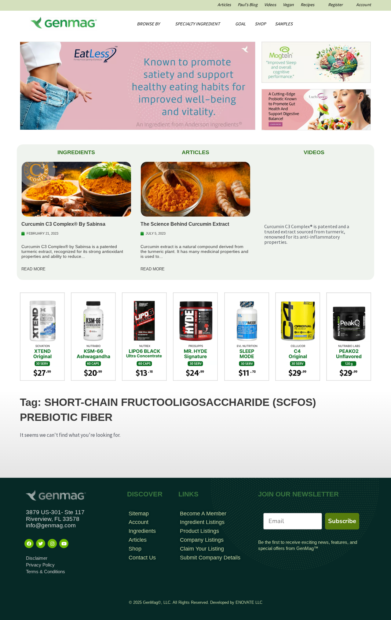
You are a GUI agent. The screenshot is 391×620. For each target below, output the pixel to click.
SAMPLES (284, 24)
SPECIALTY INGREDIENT (197, 24)
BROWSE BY (148, 24)
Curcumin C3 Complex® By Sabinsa (63, 224)
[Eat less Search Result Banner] (137, 85)
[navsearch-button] (344, 23)
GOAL (240, 24)
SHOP (260, 24)
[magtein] (316, 61)
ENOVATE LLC (249, 602)
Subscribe (342, 521)
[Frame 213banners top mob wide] (316, 109)
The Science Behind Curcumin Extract (185, 224)
